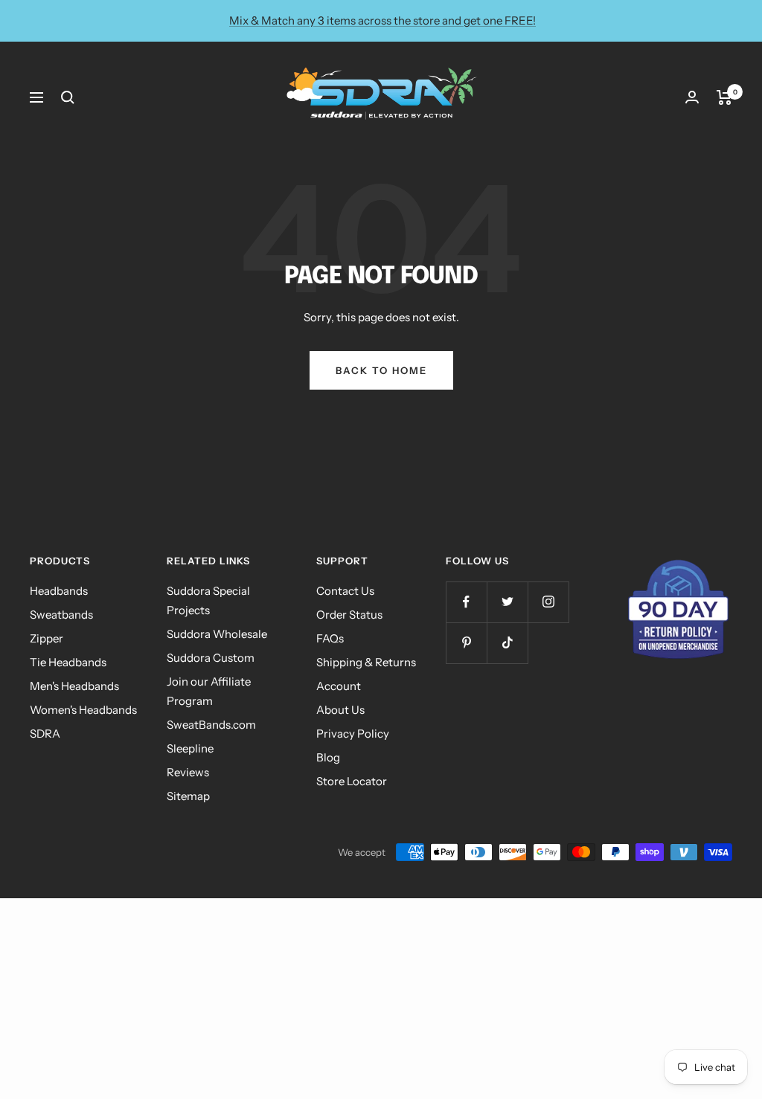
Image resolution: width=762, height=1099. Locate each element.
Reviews (188, 772)
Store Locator (351, 781)
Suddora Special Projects (208, 600)
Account (338, 686)
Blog (328, 757)
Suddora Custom (210, 658)
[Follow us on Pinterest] (466, 642)
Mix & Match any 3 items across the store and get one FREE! (382, 20)
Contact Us (345, 591)
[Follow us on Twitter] (507, 601)
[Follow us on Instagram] (548, 601)
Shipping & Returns (366, 662)
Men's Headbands (74, 686)
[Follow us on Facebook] (466, 601)
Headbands (59, 591)
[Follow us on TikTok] (507, 642)
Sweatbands (61, 614)
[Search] (67, 97)
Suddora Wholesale (217, 634)
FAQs (330, 638)
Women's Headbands (83, 710)
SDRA (45, 733)
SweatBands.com (211, 725)
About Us (340, 710)
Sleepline (190, 748)
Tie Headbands (68, 662)
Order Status (349, 614)
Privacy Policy (352, 733)
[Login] (692, 97)
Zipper (46, 638)
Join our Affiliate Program (209, 691)
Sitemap (188, 796)
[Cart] (724, 97)
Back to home (381, 370)
